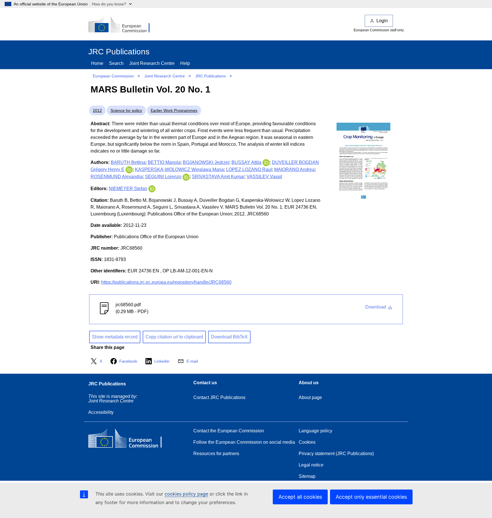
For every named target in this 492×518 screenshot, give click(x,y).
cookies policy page (186, 494)
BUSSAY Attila (246, 162)
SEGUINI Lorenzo (163, 176)
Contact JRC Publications (219, 397)
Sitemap (307, 476)
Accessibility (101, 412)
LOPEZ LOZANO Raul (249, 169)
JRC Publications (210, 76)
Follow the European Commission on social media (244, 442)
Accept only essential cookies (371, 497)
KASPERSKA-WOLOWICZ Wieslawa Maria (179, 169)
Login (382, 20)
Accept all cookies (300, 497)
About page (310, 397)
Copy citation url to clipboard (174, 336)
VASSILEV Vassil (264, 176)
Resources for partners (216, 453)
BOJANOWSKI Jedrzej (206, 162)
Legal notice (311, 464)
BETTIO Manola (164, 162)
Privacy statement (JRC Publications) (336, 453)
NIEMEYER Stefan (128, 188)
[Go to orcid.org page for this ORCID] (266, 162)
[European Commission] (122, 25)
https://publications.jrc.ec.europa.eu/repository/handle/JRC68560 (166, 282)
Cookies (307, 442)
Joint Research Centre (152, 63)
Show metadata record (115, 336)
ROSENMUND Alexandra (117, 176)
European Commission (113, 76)
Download (376, 307)
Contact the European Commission (228, 430)
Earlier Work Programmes (174, 110)
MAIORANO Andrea (294, 169)
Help (185, 63)
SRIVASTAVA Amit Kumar (218, 176)
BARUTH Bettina (128, 162)
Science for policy (126, 110)
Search (116, 63)
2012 (97, 110)
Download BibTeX (229, 336)
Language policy (315, 430)
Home (97, 63)
